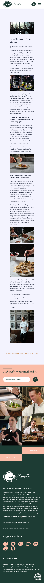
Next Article (31, 353)
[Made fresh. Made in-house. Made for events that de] (11, 401)
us (10, 558)
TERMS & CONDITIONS (12, 517)
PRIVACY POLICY (28, 517)
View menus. (29, 303)
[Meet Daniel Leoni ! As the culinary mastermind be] (33, 401)
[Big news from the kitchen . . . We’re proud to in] (33, 430)
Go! (35, 379)
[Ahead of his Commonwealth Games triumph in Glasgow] (11, 430)
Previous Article (14, 353)
